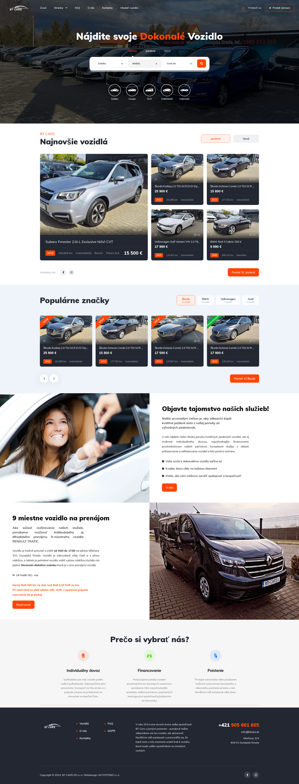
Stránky (58, 7)
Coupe (132, 98)
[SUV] (149, 90)
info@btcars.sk (250, 732)
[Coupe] (132, 90)
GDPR (111, 730)
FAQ (77, 7)
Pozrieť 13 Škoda (244, 378)
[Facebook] (247, 775)
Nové (167, 50)
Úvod (43, 7)
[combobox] (110, 63)
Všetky (132, 50)
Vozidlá (84, 723)
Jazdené (150, 50)
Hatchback (167, 98)
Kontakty (107, 7)
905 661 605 (238, 725)
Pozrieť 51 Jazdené (243, 272)
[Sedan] (115, 90)
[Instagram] (256, 775)
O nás (91, 7)
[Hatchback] (167, 90)
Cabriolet (184, 98)
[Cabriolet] (184, 90)
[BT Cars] (19, 7)
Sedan (114, 98)
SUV (149, 98)
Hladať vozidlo (129, 7)
